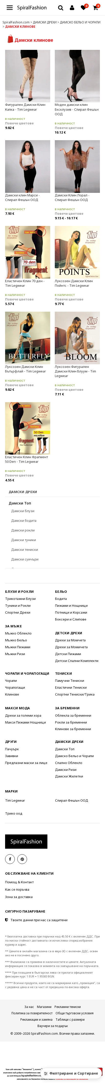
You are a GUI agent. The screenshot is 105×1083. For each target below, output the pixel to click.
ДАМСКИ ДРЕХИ (45, 22)
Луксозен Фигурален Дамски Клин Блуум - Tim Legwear (75, 371)
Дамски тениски (24, 549)
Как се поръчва (17, 889)
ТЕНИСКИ (63, 673)
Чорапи (11, 680)
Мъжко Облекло (18, 633)
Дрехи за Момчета (70, 640)
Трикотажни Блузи (20, 598)
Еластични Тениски (71, 687)
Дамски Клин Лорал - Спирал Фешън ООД (72, 197)
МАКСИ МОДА (17, 708)
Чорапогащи (15, 687)
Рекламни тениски (68, 1007)
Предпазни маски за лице (26, 762)
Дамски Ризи (65, 769)
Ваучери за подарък (52, 1026)
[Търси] (60, 7)
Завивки (11, 756)
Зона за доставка (19, 896)
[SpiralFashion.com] (26, 841)
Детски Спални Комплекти (76, 660)
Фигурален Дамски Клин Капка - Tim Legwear (25, 106)
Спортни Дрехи (17, 612)
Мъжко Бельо (16, 640)
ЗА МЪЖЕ (13, 626)
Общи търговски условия (75, 1013)
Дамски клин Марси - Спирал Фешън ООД (22, 197)
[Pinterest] (22, 859)
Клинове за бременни (73, 729)
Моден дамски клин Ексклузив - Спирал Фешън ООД (77, 109)
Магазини (44, 1007)
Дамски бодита (23, 520)
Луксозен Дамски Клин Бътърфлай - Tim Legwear (25, 368)
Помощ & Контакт (19, 882)
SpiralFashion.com (16, 22)
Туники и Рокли (18, 605)
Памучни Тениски (69, 680)
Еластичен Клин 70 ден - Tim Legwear (25, 283)
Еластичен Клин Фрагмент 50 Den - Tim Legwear (26, 459)
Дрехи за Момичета (71, 647)
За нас (29, 1007)
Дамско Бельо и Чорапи (80, 22)
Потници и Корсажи (71, 612)
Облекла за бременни (73, 715)
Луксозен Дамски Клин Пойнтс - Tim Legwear (74, 283)
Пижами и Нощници (71, 605)
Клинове (12, 694)
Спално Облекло (68, 762)
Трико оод (13, 813)
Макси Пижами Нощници (25, 722)
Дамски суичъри (24, 559)
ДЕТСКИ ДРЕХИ (68, 633)
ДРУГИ (11, 742)
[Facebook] (10, 859)
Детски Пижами (68, 654)
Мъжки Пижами (17, 647)
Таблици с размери (70, 1019)
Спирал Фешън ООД (71, 800)
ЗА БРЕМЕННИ (67, 708)
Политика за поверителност (31, 1013)
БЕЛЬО (61, 591)
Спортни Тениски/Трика (75, 694)
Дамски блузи (22, 511)
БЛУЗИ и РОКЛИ (19, 591)
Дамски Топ (20, 503)
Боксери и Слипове (70, 619)
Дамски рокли (23, 530)
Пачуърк (12, 749)
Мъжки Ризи (15, 654)
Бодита (61, 598)
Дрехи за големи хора (23, 715)
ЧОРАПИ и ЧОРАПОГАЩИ (27, 673)
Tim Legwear (15, 800)
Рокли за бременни (71, 722)
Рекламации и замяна (36, 1019)
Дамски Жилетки (69, 776)
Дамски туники (23, 540)
